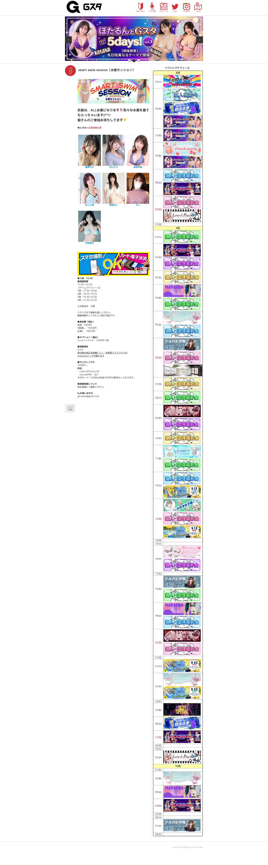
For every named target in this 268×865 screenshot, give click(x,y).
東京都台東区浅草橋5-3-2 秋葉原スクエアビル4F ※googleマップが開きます (102, 354)
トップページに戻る (70, 408)
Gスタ (185, 847)
